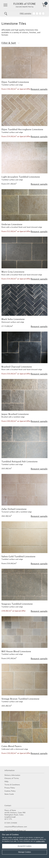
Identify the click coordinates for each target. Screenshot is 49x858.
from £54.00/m (15, 136)
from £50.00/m (15, 374)
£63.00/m (6, 468)
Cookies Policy (10, 791)
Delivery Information (12, 775)
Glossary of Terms (11, 778)
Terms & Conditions (12, 785)
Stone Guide (9, 794)
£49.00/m (13, 611)
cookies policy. (40, 841)
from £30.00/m (15, 753)
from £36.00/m (15, 89)
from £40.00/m (15, 421)
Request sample (39, 89)
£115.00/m (7, 326)
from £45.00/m (9, 658)
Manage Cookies (24, 852)
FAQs (6, 781)
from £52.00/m (15, 231)
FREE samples (25, 13)
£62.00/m (6, 516)
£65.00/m (6, 706)
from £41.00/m (9, 184)
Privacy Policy (9, 788)
